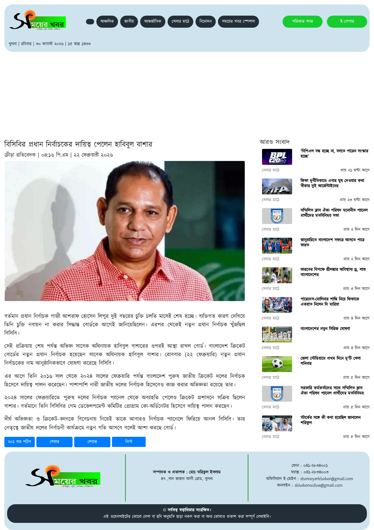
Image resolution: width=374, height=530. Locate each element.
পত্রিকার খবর (302, 21)
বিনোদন (206, 21)
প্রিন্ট (128, 442)
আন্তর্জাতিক (152, 21)
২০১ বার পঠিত (19, 442)
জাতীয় (129, 21)
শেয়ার (54, 442)
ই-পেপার (347, 21)
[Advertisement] (187, 93)
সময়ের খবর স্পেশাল (238, 21)
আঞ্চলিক (107, 21)
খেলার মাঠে (180, 21)
